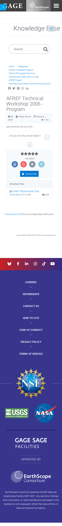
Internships (31, 294)
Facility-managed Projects (21, 69)
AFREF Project (15, 80)
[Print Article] (32, 164)
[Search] (45, 49)
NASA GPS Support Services (22, 73)
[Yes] (46, 136)
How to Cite (31, 318)
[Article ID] (9, 117)
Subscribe (31, 173)
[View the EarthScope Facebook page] (18, 264)
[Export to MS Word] (15, 164)
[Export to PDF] (23, 164)
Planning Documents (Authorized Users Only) (30, 83)
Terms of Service (31, 353)
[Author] (17, 117)
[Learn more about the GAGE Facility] (12, 5)
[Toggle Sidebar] (3, 7)
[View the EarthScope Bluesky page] (9, 264)
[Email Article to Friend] (41, 164)
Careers (31, 282)
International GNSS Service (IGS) (24, 76)
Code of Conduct (31, 330)
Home (11, 66)
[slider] (29, 154)
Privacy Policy (31, 341)
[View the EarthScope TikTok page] (44, 264)
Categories (23, 66)
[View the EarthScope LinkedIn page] (26, 264)
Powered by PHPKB (15, 214)
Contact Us (31, 306)
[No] (29, 144)
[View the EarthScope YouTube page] (52, 264)
